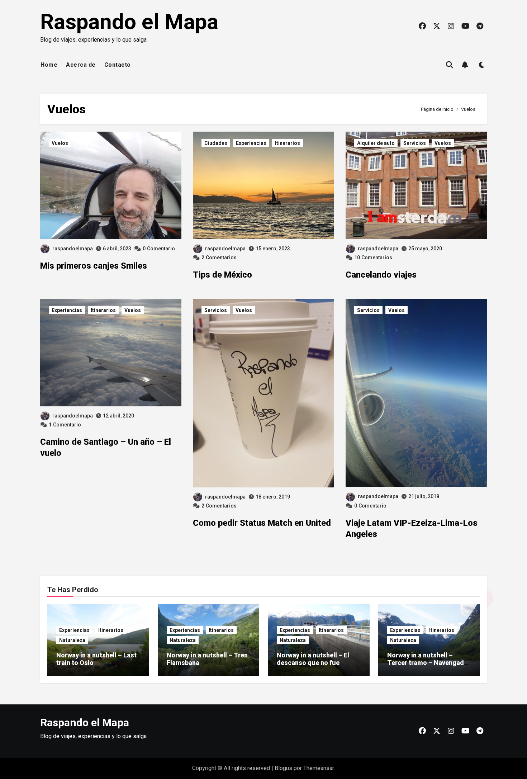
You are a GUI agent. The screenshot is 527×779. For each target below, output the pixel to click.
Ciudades (215, 143)
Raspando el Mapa (129, 21)
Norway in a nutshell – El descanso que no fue (313, 659)
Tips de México (222, 275)
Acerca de (81, 64)
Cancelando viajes (381, 275)
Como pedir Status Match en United (262, 523)
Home (49, 64)
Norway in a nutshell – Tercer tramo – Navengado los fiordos (427, 662)
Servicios (414, 143)
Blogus (283, 768)
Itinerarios (287, 143)
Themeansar (318, 768)
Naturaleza (72, 640)
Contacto (117, 64)
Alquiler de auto (376, 143)
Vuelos (60, 143)
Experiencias (251, 143)
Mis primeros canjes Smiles (93, 266)
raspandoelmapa (72, 248)
